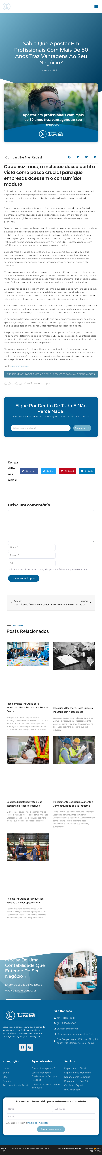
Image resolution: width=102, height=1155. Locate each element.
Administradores (20, 366)
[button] (96, 7)
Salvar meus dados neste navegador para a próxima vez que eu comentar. (49, 569)
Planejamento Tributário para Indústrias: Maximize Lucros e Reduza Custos (27, 707)
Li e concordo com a (28, 1122)
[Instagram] (30, 1047)
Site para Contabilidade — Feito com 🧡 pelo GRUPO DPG (79, 1149)
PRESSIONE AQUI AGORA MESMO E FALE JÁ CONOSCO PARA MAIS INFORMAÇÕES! (51, 374)
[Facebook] (22, 1047)
